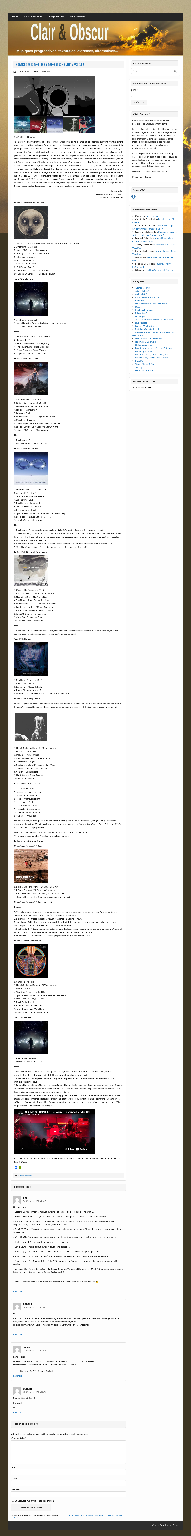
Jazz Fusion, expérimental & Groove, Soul (154, 319)
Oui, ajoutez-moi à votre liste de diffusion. (34, 1500)
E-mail (15, 1478)
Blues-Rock (140, 300)
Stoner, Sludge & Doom (145, 364)
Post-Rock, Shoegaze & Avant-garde (151, 354)
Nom (14, 1467)
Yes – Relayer (153, 216)
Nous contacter (77, 16)
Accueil (14, 16)
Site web (15, 1489)
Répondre (17, 1291)
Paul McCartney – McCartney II (160, 270)
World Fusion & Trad (144, 370)
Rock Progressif (142, 361)
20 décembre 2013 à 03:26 (34, 1350)
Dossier (138, 307)
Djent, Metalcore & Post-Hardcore (151, 303)
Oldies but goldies (143, 345)
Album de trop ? (142, 291)
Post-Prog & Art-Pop (144, 351)
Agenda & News (25, 1175)
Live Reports (141, 322)
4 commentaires (44, 71)
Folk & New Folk (142, 313)
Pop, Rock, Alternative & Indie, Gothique (153, 348)
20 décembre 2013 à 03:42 (34, 1392)
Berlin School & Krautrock (147, 297)
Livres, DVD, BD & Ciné (146, 326)
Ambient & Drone (143, 294)
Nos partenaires (56, 16)
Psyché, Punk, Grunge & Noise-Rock (151, 357)
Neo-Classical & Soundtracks (148, 338)
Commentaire (18, 1438)
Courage (176, 1525)
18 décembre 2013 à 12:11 (34, 1307)
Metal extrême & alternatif (147, 329)
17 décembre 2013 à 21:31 (34, 1201)
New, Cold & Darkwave (145, 341)
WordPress (165, 1525)
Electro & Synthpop (144, 310)
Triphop (138, 367)
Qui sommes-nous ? (33, 16)
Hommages (140, 316)
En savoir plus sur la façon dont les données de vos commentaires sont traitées (66, 1516)
